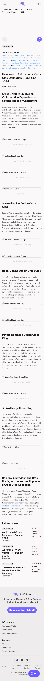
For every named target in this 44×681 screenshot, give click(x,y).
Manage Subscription (10, 651)
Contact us (6, 648)
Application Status (9, 626)
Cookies (5, 667)
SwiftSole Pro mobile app (13, 506)
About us (5, 644)
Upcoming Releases (9, 633)
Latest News (7, 630)
